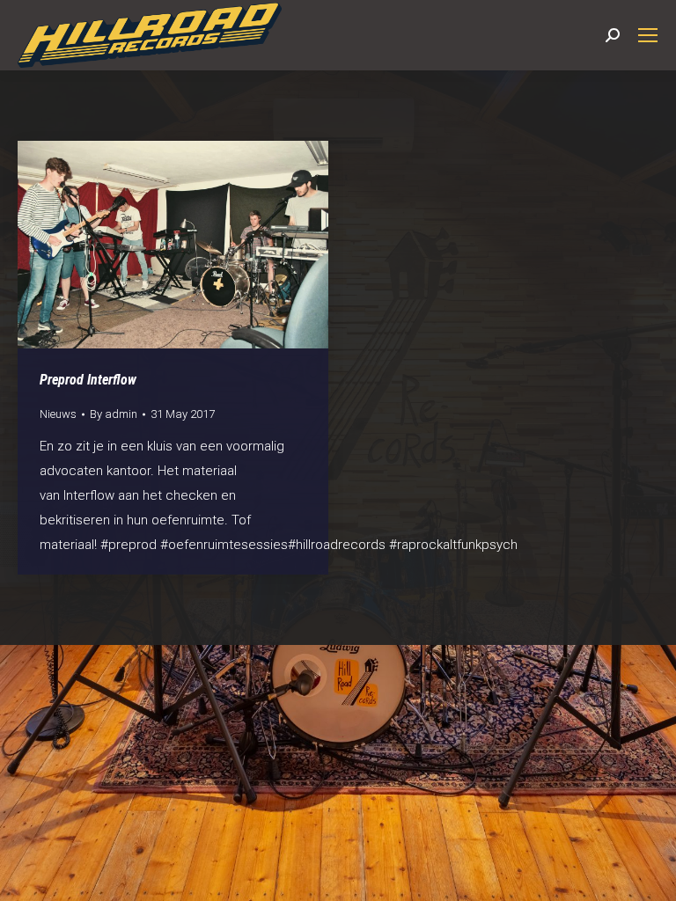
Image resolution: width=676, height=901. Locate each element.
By (113, 414)
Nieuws (58, 414)
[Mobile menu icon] (647, 35)
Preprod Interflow (88, 379)
